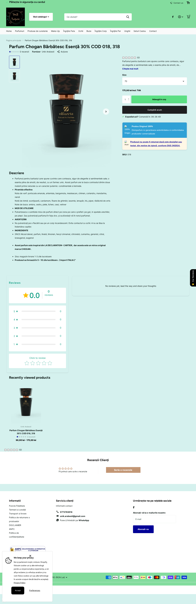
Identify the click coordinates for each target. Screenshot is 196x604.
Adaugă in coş (159, 99)
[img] (129, 57)
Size (124, 75)
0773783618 (66, 512)
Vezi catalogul (40, 16)
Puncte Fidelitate (17, 506)
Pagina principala (13, 40)
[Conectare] (180, 17)
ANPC (12, 529)
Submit (128, 16)
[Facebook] (133, 507)
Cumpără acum (155, 110)
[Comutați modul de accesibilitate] (188, 3)
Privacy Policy (19, 582)
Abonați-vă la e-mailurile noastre (149, 512)
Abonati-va (143, 529)
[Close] (39, 556)
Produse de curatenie (38, 31)
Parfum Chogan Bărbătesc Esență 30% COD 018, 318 (25, 432)
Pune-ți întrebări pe (74, 520)
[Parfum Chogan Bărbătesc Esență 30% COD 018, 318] (26, 402)
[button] (129, 96)
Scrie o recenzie (123, 470)
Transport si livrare (17, 513)
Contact (153, 31)
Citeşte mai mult (130, 68)
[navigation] (14, 62)
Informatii (15, 500)
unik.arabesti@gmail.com (72, 516)
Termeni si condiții (17, 509)
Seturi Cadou (140, 31)
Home (9, 31)
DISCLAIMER (15, 525)
